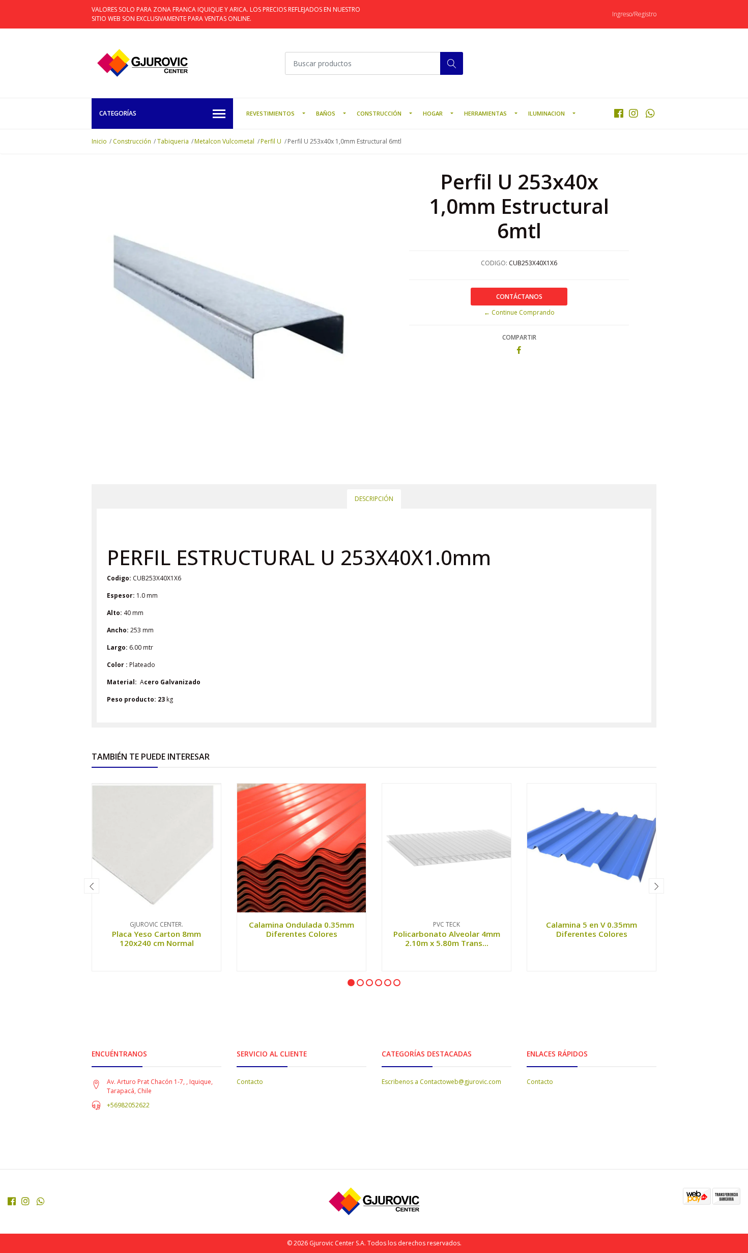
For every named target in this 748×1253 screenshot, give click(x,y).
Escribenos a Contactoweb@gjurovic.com (441, 1081)
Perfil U (271, 141)
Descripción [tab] (374, 498)
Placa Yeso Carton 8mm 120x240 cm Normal (156, 938)
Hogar (433, 113)
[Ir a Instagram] (633, 113)
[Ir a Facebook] (618, 113)
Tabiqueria (173, 141)
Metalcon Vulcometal (224, 141)
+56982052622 (128, 1105)
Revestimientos (270, 113)
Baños (325, 113)
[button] (351, 982)
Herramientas (485, 113)
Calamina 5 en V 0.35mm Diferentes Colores (591, 929)
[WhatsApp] (650, 113)
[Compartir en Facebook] (519, 350)
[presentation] (91, 886)
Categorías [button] (117, 113)
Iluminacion (546, 113)
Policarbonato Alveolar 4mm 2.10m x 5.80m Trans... (446, 938)
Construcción (379, 113)
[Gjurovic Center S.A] (142, 63)
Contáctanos (519, 296)
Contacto (250, 1081)
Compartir (519, 337)
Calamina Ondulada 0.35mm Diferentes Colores (301, 929)
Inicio (99, 141)
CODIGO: (494, 263)
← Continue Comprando (519, 312)
